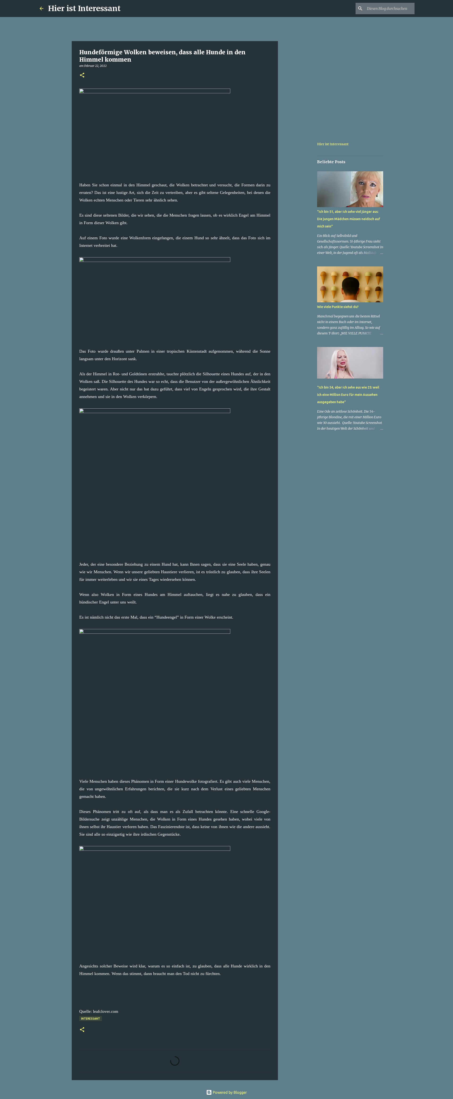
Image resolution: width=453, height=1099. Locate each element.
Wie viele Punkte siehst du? (338, 307)
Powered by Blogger (229, 1092)
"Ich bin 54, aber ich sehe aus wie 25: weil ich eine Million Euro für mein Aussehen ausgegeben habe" (348, 394)
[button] (82, 75)
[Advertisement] (302, 204)
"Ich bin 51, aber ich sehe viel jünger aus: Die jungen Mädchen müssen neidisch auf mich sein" (348, 219)
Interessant (90, 1018)
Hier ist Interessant (84, 8)
